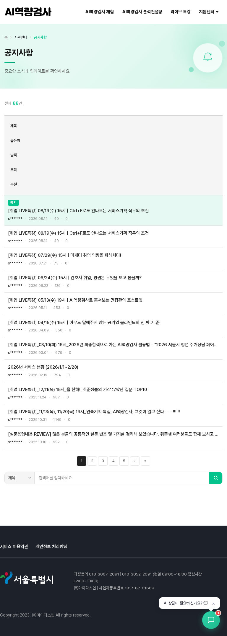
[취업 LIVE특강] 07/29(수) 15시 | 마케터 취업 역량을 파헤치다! (64, 255)
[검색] (215, 478)
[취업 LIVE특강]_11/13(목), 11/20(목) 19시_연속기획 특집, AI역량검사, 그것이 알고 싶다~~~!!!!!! (94, 411)
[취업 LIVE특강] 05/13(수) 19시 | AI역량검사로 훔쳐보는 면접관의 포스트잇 (75, 300)
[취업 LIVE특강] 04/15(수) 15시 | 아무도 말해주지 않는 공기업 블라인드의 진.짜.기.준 (84, 322)
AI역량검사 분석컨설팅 (142, 11)
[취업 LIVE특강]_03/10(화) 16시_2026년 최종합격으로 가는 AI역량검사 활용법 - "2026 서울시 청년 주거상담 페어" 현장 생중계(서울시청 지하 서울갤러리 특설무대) (113, 344)
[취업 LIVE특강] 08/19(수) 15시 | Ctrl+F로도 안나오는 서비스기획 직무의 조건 (78, 210)
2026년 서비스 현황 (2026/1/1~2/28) (43, 367)
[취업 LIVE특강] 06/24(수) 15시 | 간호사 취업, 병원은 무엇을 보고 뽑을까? (75, 277)
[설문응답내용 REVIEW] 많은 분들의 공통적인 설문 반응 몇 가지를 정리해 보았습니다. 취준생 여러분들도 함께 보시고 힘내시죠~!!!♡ (113, 434)
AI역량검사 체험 (99, 11)
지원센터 (206, 11)
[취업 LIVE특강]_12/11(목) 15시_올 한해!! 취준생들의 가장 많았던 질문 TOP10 (77, 389)
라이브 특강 (181, 11)
